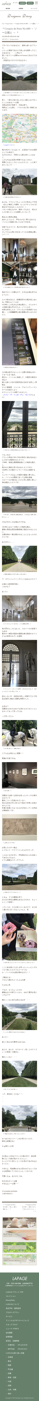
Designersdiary (14, 39)
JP (13, 3)
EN (16, 3)
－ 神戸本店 (12, 1349)
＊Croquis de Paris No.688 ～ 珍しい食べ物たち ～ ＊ (10, 1207)
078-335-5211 (22, 1349)
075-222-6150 (22, 1345)
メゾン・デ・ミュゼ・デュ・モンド (17, 395)
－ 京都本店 (12, 1345)
